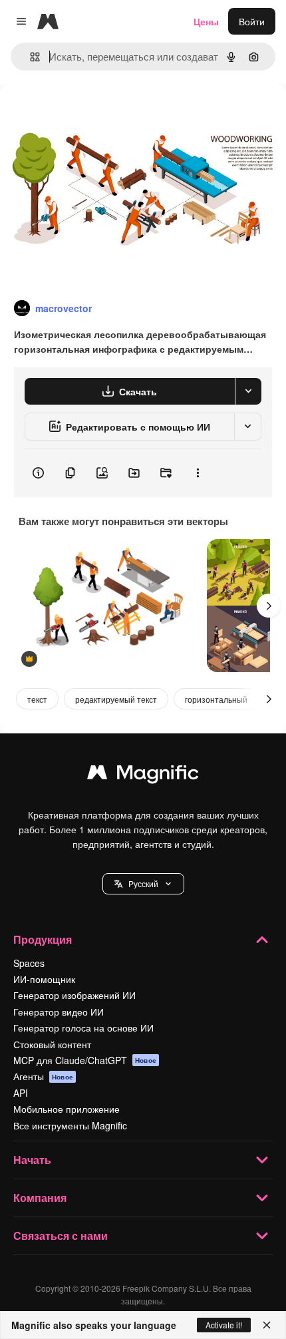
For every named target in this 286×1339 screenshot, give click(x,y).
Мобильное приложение (66, 1108)
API (20, 1092)
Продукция (42, 939)
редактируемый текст (116, 699)
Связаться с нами (60, 1235)
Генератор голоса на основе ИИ (83, 1027)
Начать (32, 1159)
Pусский (143, 883)
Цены (206, 21)
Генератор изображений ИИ (74, 995)
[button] (143, 883)
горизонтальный (216, 699)
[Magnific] (143, 775)
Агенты (43, 1076)
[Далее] (269, 605)
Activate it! (224, 1324)
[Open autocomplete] (29, 57)
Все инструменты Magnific (70, 1125)
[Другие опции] (197, 473)
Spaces (29, 963)
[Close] (267, 1325)
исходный (89, 114)
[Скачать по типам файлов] (248, 391)
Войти (252, 21)
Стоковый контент (52, 1044)
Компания (40, 1197)
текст (37, 699)
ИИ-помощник (44, 979)
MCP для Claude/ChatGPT (84, 1060)
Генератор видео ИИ (58, 1011)
